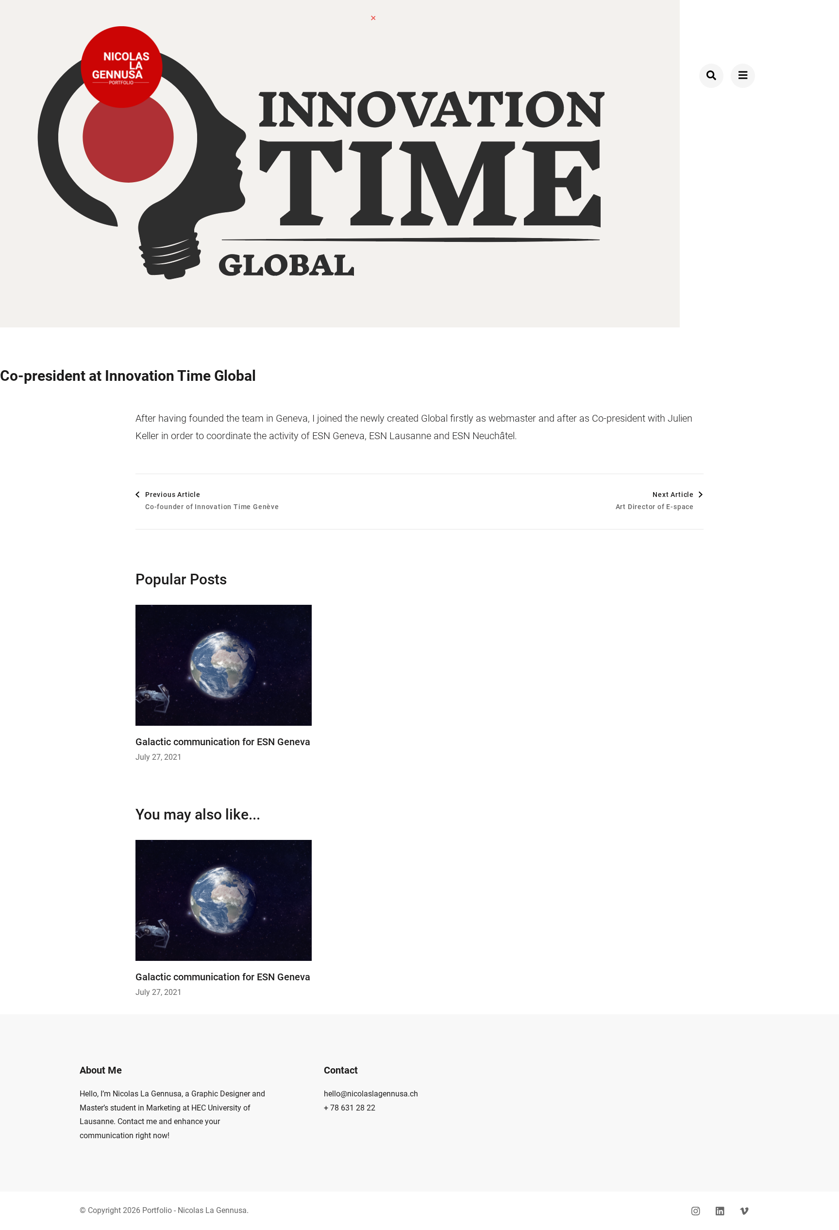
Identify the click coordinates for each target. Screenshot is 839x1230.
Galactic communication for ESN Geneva (222, 742)
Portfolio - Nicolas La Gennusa (194, 1210)
